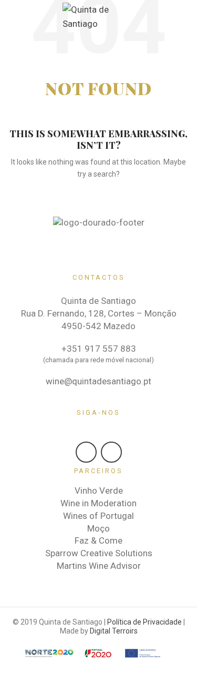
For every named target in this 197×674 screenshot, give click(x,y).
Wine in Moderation (98, 503)
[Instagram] (111, 452)
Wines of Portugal (98, 515)
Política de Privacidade (144, 622)
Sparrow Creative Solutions (98, 553)
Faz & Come (98, 540)
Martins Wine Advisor (99, 565)
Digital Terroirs (114, 631)
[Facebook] (86, 452)
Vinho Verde (99, 490)
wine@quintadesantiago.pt (98, 381)
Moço (98, 528)
